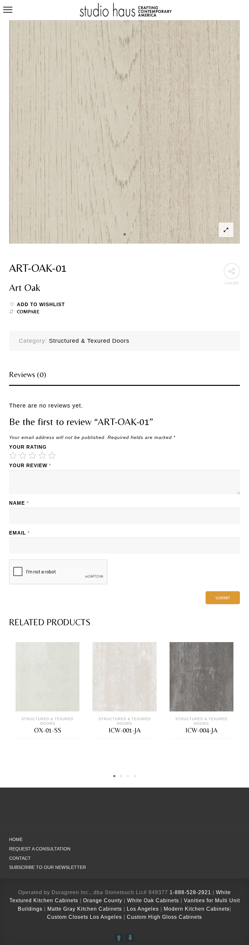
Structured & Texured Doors (89, 341)
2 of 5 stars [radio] (23, 455)
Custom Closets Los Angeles (84, 917)
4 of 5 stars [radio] (42, 455)
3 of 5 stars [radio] (32, 455)
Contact (20, 858)
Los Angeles (143, 909)
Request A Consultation (39, 849)
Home (16, 839)
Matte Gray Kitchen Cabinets (84, 909)
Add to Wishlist (41, 304)
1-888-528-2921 (190, 892)
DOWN (130, 938)
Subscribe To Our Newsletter (47, 867)
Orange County (103, 900)
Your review (30, 465)
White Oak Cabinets (153, 900)
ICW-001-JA (125, 730)
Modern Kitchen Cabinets (197, 909)
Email (19, 533)
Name (19, 503)
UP (119, 938)
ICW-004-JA (201, 730)
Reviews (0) (27, 374)
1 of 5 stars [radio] (13, 455)
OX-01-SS (47, 730)
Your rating (28, 447)
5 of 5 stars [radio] (52, 455)
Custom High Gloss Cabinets (164, 917)
